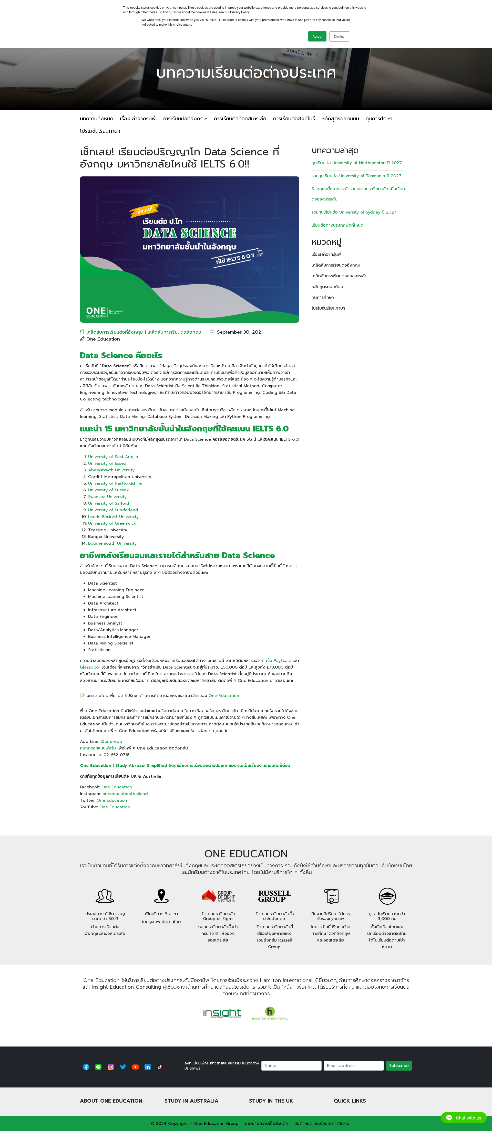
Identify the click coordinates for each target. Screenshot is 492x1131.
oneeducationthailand (125, 794)
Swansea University (107, 497)
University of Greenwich (112, 523)
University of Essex (107, 463)
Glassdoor (90, 667)
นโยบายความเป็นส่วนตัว (266, 1124)
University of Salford (108, 503)
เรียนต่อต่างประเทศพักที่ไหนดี (338, 225)
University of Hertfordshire (115, 483)
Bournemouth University (112, 543)
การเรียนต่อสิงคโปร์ (294, 118)
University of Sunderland (113, 510)
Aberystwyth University (111, 470)
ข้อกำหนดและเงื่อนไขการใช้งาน (321, 1124)
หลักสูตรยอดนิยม (340, 118)
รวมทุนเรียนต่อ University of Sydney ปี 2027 (354, 212)
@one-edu (111, 741)
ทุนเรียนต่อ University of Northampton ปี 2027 (357, 163)
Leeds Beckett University (113, 517)
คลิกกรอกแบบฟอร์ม (98, 748)
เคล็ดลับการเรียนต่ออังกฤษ (174, 332)
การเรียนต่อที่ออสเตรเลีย (240, 118)
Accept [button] (317, 36)
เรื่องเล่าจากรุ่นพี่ (138, 118)
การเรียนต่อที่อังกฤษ (184, 118)
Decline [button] (339, 36)
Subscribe (399, 1066)
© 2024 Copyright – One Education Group (194, 1124)
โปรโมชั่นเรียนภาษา (100, 131)
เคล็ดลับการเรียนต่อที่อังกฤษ (114, 332)
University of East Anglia (113, 457)
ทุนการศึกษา (379, 118)
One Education (224, 696)
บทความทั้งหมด (96, 118)
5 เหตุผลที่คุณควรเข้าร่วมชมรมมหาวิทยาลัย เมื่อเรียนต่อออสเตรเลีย (358, 194)
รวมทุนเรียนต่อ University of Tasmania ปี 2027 (356, 176)
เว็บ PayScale (278, 661)
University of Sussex (108, 490)
